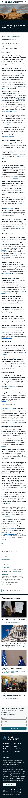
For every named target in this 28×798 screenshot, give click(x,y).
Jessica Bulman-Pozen (14, 622)
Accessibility (19, 794)
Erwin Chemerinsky (13, 647)
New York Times (17, 169)
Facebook (13, 528)
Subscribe (13, 728)
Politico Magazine (7, 338)
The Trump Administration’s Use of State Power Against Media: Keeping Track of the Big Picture (13, 695)
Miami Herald (5, 473)
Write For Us (7, 748)
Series (16, 746)
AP (6, 65)
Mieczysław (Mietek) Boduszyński (17, 671)
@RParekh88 (17, 571)
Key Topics (17, 743)
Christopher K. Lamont (9, 672)
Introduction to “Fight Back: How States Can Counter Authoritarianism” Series (13, 644)
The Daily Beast (20, 322)
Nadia (5, 574)
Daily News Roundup (6, 559)
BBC (22, 147)
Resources (17, 748)
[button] (25, 2)
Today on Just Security (9, 714)
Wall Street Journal (11, 111)
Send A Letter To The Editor (14, 590)
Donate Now (10, 784)
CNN (21, 203)
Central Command (9, 136)
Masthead (6, 746)
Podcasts (17, 751)
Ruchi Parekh (6, 36)
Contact (6, 751)
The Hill (10, 303)
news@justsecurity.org (10, 534)
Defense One (21, 487)
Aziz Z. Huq (23, 647)
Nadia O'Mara (16, 36)
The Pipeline (7, 535)
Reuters (15, 178)
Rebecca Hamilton (13, 698)
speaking (7, 516)
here (13, 521)
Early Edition (6, 712)
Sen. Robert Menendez (7, 408)
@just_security (10, 527)
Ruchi (5, 567)
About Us (6, 743)
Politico (9, 313)
